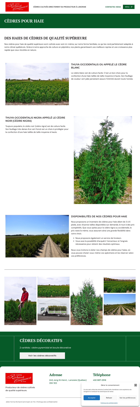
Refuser (109, 398)
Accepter (91, 398)
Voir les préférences (128, 398)
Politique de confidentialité (109, 403)
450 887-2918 (99, 380)
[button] (136, 385)
